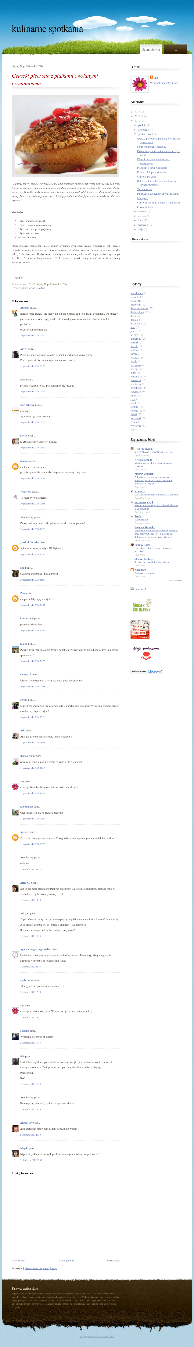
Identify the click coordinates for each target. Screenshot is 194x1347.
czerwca (142, 225)
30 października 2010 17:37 (32, 630)
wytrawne (136, 425)
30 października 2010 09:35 (32, 503)
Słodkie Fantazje (144, 559)
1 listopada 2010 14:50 (30, 899)
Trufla (138, 516)
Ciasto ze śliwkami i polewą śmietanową (158, 202)
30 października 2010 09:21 (32, 478)
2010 (137, 120)
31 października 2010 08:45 (32, 742)
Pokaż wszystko (175, 580)
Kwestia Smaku (144, 460)
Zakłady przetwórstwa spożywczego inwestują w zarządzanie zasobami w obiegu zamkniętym (153, 480)
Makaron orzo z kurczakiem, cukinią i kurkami (154, 464)
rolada (134, 395)
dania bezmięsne (139, 308)
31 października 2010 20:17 (32, 818)
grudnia (142, 125)
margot (24, 461)
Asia (22, 730)
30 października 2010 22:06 (32, 717)
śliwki (134, 414)
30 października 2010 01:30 (32, 422)
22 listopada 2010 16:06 (31, 1159)
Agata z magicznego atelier (35, 949)
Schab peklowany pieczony (151, 146)
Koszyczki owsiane (145, 573)
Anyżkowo (140, 570)
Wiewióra (25, 491)
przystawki (136, 388)
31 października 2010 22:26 (32, 843)
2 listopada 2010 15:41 (30, 1017)
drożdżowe (136, 323)
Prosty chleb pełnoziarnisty (151, 172)
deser (25, 288)
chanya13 (25, 674)
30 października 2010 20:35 (32, 661)
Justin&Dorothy (29, 542)
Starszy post (113, 1260)
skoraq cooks (27, 756)
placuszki (135, 376)
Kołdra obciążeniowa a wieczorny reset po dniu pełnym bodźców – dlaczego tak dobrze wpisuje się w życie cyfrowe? (156, 534)
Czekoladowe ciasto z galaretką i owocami (156, 494)
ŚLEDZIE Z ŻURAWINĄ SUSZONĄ (154, 452)
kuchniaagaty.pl (144, 502)
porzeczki (136, 380)
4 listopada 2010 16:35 (30, 1083)
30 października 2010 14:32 (32, 554)
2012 (137, 112)
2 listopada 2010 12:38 (30, 991)
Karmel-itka (27, 405)
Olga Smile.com (144, 449)
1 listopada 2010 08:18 (30, 869)
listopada (142, 129)
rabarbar (135, 391)
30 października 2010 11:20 (32, 528)
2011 (137, 116)
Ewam (23, 700)
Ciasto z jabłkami (146, 176)
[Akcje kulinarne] (146, 661)
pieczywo (136, 365)
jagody (134, 335)
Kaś (22, 379)
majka (23, 644)
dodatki (134, 319)
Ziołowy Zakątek (144, 474)
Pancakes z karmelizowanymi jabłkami (158, 193)
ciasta (133, 297)
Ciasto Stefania (145, 207)
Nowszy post (18, 1260)
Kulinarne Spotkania (47, 28)
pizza (133, 372)
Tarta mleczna (144, 189)
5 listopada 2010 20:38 (30, 1134)
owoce (32, 288)
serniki (134, 406)
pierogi (134, 369)
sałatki (134, 403)
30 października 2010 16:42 (32, 604)
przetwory (136, 384)
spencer (24, 832)
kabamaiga (26, 806)
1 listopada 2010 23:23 (30, 966)
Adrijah (24, 913)
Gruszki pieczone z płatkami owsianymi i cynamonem (55, 79)
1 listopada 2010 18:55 (30, 935)
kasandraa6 (27, 618)
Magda (24, 1148)
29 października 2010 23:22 (32, 335)
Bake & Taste (142, 545)
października (144, 134)
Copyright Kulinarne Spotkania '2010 (97, 1336)
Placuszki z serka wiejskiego (152, 167)
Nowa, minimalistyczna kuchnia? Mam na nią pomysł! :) (156, 507)
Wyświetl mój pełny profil (164, 83)
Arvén (23, 349)
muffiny (135, 350)
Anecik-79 (26, 1123)
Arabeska (140, 491)
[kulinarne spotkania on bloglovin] (147, 673)
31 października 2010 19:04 (32, 793)
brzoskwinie (137, 293)
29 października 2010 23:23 (32, 366)
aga (22, 781)
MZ (22, 1056)
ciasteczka (136, 300)
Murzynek (142, 198)
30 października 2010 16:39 (32, 579)
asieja (23, 435)
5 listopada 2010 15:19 (30, 1109)
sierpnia (142, 216)
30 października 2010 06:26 (32, 447)
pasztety (135, 357)
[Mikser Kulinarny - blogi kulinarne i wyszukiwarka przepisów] (142, 612)
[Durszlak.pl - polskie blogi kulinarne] (138, 589)
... (175, 49)
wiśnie (134, 422)
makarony (136, 338)
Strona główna (151, 49)
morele (134, 346)
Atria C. (25, 883)
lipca (140, 220)
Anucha (24, 307)
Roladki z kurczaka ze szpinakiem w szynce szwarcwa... (156, 182)
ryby (133, 399)
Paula (23, 593)
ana (22, 568)
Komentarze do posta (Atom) (41, 1268)
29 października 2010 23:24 (32, 391)
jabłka (134, 331)
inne (133, 327)
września (142, 211)
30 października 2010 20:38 (32, 686)
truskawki (136, 418)
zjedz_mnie (26, 980)
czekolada (136, 304)
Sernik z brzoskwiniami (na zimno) (152, 562)
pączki (134, 361)
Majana (24, 1031)
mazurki (135, 342)
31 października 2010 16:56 (32, 767)
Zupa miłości (141, 519)
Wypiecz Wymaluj (145, 527)
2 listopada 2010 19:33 (30, 1042)
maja (140, 229)
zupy (133, 429)
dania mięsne (137, 312)
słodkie (41, 288)
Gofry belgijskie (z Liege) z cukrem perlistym (153, 549)
